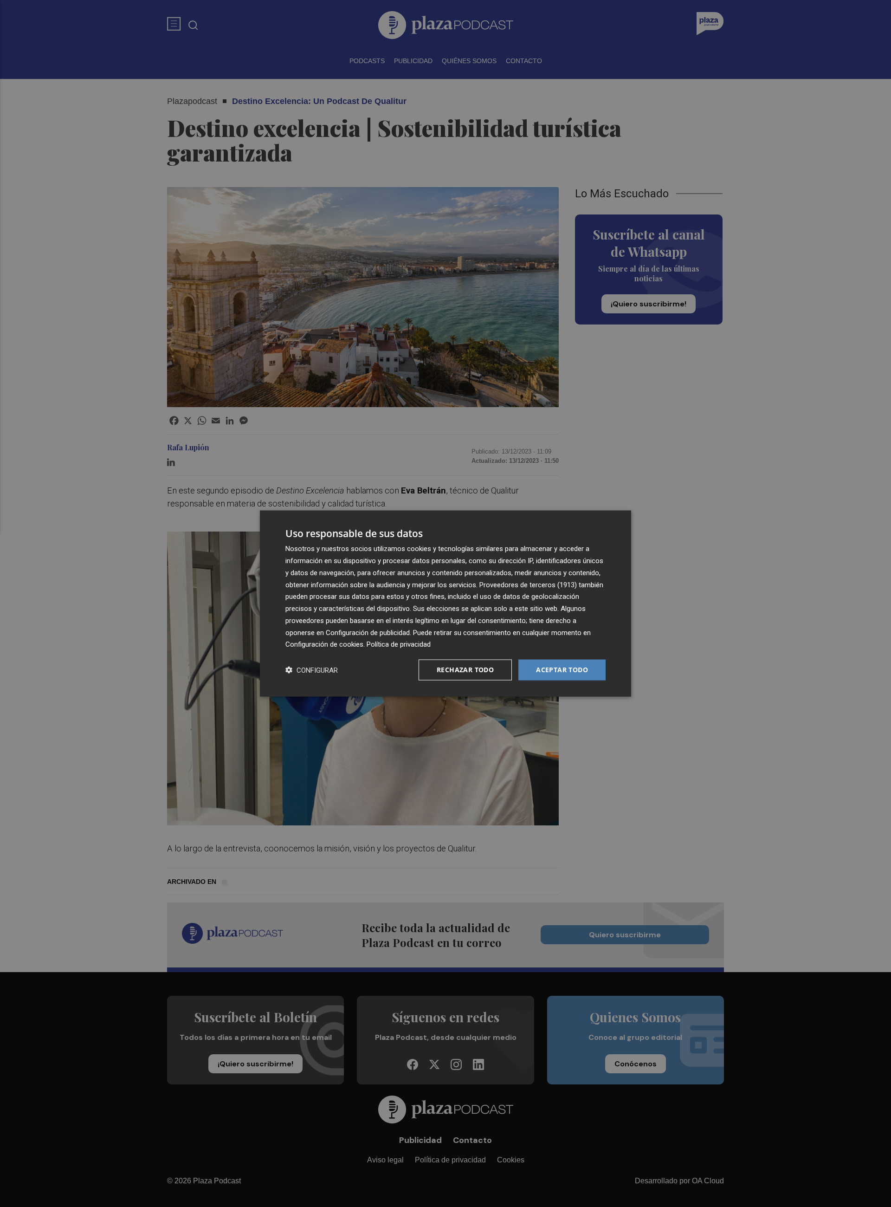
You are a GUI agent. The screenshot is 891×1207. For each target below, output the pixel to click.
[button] (311, 670)
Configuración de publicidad (368, 632)
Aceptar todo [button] (562, 669)
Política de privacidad (399, 644)
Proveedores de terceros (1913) (528, 584)
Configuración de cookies (324, 644)
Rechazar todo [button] (465, 669)
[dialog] (445, 604)
